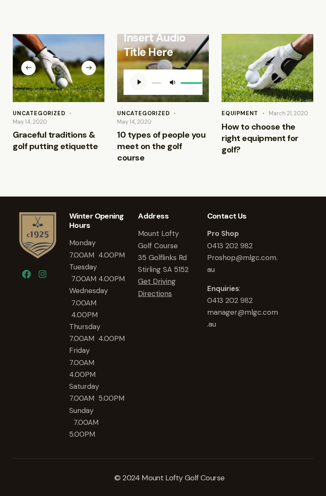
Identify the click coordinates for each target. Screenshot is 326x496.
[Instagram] (42, 274)
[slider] (188, 81)
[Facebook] (26, 274)
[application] (163, 82)
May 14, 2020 (30, 121)
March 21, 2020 (288, 113)
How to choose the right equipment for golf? (260, 138)
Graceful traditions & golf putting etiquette (55, 140)
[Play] (138, 82)
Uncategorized (39, 113)
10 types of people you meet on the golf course (161, 146)
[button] (28, 68)
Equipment (240, 113)
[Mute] (172, 82)
